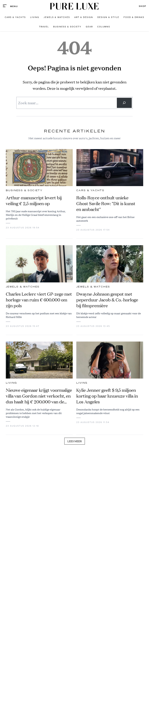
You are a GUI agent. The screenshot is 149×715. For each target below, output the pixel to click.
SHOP (142, 6)
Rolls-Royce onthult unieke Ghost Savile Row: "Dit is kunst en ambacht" (105, 203)
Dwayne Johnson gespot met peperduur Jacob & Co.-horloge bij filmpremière (107, 300)
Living (11, 383)
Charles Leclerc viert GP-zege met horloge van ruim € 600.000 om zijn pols (39, 300)
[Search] (124, 103)
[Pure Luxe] (74, 6)
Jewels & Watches (22, 287)
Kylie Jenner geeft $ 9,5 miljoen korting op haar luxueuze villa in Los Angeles (107, 396)
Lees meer (74, 441)
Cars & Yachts (90, 190)
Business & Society (24, 190)
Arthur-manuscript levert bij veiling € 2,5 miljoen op (34, 200)
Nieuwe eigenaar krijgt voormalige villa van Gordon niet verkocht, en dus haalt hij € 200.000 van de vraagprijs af (39, 396)
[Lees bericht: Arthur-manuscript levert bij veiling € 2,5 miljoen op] (39, 167)
